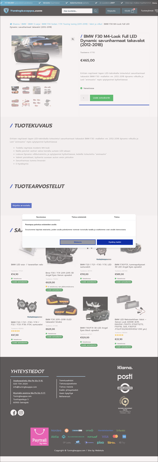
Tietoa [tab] (116, 217)
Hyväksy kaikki (115, 242)
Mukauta (78, 242)
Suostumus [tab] (41, 217)
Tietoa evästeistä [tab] (79, 217)
